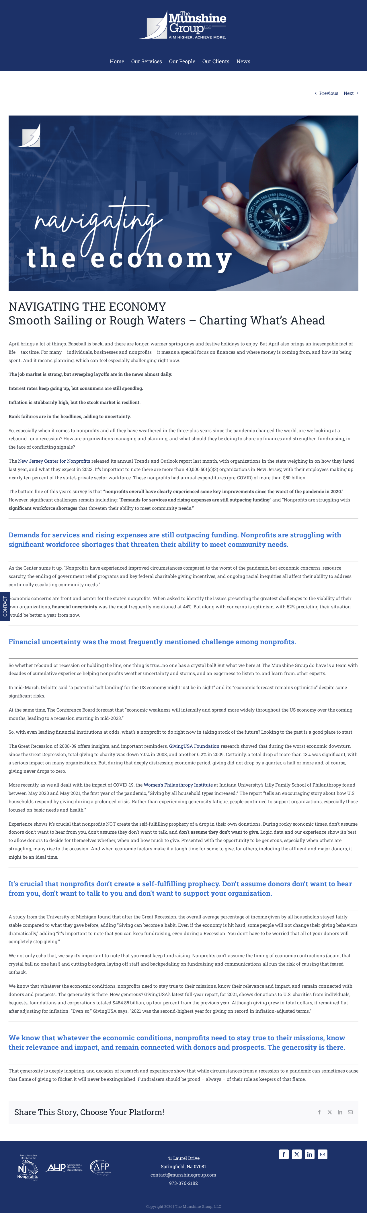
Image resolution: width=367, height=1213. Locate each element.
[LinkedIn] (310, 1154)
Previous (328, 93)
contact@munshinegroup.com (183, 1175)
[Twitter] (297, 1154)
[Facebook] (284, 1154)
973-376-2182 (183, 1183)
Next (349, 93)
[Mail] (322, 1154)
